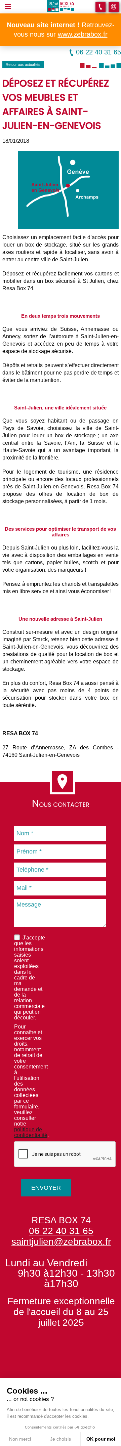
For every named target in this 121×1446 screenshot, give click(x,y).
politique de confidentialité (30, 1132)
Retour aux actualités (23, 64)
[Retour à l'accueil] (60, 5)
